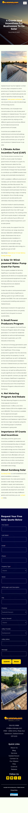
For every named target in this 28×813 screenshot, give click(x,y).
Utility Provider (6, 629)
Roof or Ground (6, 618)
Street (3, 577)
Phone (4, 556)
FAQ (14, 764)
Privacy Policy (14, 790)
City (3, 597)
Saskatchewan (14, 756)
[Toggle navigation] (25, 3)
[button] (7, 661)
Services (14, 753)
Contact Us (14, 758)
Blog (14, 750)
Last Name (5, 535)
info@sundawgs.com (14, 728)
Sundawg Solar (5, 473)
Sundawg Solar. (13, 787)
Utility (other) (6, 639)
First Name (5, 525)
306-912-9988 (14, 725)
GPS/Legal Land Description (10, 587)
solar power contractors (15, 99)
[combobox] (14, 570)
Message (4, 649)
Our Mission (14, 761)
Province (4, 608)
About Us (14, 748)
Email (4, 545)
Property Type (6, 566)
